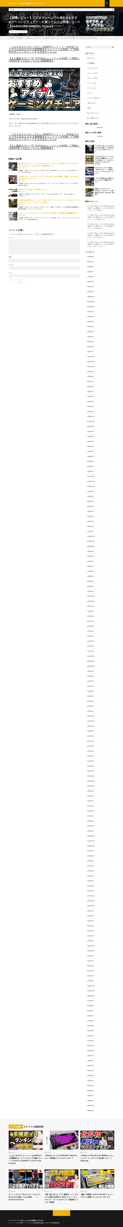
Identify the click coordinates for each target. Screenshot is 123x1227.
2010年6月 (90, 1015)
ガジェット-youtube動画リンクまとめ (31, 1220)
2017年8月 (90, 616)
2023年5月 (90, 271)
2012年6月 (90, 926)
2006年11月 (91, 1105)
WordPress (55, 1222)
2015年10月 (91, 726)
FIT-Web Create (38, 1222)
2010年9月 (90, 1001)
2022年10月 (91, 306)
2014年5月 (90, 811)
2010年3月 (90, 1030)
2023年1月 (90, 291)
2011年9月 (90, 956)
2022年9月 (90, 311)
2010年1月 (90, 1040)
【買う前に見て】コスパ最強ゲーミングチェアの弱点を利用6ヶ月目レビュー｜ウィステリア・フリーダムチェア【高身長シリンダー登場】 (61, 1198)
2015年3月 (90, 761)
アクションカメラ (92, 68)
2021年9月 (90, 371)
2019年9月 (90, 491)
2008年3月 (90, 1100)
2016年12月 (91, 656)
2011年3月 (90, 976)
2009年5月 (90, 1070)
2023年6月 (90, 266)
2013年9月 (90, 851)
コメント (11, 237)
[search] (112, 9)
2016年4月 (90, 696)
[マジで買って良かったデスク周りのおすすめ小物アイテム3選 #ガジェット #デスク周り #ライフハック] (89, 149)
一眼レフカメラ (92, 103)
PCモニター (90, 58)
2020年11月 (91, 421)
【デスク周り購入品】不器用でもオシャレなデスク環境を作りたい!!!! (104, 180)
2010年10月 (91, 996)
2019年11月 (91, 481)
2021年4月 (90, 396)
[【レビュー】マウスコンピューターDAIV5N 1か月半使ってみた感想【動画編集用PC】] (13, 216)
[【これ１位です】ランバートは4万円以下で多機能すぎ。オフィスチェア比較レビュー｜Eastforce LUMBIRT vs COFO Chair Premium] (89, 159)
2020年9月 (90, 431)
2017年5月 (90, 631)
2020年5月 (90, 451)
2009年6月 (90, 1065)
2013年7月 (90, 861)
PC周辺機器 (23, 31)
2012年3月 (90, 936)
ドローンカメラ (92, 88)
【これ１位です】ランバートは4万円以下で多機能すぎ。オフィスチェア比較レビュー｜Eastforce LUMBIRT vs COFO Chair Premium (104, 160)
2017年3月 (90, 641)
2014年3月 (90, 821)
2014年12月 (91, 776)
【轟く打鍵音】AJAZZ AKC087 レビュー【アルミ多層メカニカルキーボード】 (96, 1195)
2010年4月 (90, 1025)
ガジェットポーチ (92, 73)
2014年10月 (91, 786)
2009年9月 (90, 1055)
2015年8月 (90, 736)
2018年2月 (90, 586)
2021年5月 (90, 391)
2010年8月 (90, 1006)
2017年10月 (91, 606)
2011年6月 (90, 966)
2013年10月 (91, 846)
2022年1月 (90, 351)
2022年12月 (91, 296)
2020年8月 (90, 436)
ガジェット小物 (92, 78)
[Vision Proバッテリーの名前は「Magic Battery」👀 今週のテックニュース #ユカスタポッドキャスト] (89, 171)
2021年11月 (91, 361)
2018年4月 (90, 576)
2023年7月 (90, 261)
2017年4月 (90, 636)
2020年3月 (90, 461)
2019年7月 (90, 501)
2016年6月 (90, 686)
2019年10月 (91, 486)
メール (11, 264)
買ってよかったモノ (93, 113)
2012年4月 (90, 931)
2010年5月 (90, 1020)
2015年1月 (90, 771)
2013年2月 (90, 886)
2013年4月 (90, 876)
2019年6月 (90, 506)
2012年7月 (90, 921)
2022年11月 (91, 301)
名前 (10, 257)
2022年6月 (90, 326)
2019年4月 (90, 516)
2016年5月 (90, 691)
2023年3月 (90, 281)
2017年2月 (90, 646)
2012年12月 (91, 896)
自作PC (89, 108)
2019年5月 (90, 511)
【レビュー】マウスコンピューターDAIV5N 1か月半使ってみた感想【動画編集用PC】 (48, 213)
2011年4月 (90, 971)
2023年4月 (90, 276)
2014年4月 (90, 816)
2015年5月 (90, 751)
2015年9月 (90, 731)
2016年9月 (90, 671)
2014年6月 (90, 806)
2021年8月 (90, 376)
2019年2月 (90, 526)
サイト (11, 272)
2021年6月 (90, 386)
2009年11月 (91, 1045)
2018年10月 (91, 546)
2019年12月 (91, 476)
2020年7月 (90, 441)
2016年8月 (90, 676)
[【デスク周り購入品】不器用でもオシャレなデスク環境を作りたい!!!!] (89, 181)
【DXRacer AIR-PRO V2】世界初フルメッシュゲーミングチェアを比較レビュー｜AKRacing (97, 1158)
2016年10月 (91, 666)
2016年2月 (90, 706)
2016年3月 (90, 701)
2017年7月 (90, 621)
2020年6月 (90, 446)
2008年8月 (90, 1090)
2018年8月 (90, 556)
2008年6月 (90, 1095)
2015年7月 (90, 741)
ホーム (89, 93)
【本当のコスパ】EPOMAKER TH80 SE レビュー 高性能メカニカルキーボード (61, 1156)
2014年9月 (90, 791)
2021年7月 (90, 381)
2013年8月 (90, 856)
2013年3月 (90, 881)
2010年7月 (90, 1011)
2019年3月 (90, 521)
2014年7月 (90, 801)
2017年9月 (90, 611)
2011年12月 (91, 946)
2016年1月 (90, 711)
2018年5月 (90, 571)
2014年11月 (91, 781)
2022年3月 (90, 341)
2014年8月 (90, 796)
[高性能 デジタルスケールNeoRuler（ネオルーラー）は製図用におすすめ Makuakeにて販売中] (89, 192)
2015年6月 (90, 746)
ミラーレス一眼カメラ (94, 98)
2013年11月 (91, 841)
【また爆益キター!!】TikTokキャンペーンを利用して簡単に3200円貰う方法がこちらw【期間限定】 (44, 59)
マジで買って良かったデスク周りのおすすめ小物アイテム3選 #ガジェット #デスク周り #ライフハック (100, 208)
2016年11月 (91, 661)
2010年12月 (91, 986)
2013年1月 (90, 891)
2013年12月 (91, 836)
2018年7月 (90, 561)
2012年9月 (90, 911)
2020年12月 (91, 416)
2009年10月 (91, 1050)
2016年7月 (90, 681)
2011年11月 (91, 951)
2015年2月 (90, 766)
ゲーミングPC (91, 83)
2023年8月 (90, 256)
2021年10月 (91, 366)
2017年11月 (91, 601)
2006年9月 (90, 1110)
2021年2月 (90, 406)
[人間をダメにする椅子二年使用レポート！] (13, 192)
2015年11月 (91, 721)
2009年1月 (90, 1085)
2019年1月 (90, 531)
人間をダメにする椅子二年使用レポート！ (32, 189)
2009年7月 (90, 1060)
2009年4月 (90, 1075)
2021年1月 (90, 411)
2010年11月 (91, 991)
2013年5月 (90, 871)
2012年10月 (91, 906)
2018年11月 (91, 541)
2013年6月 (90, 866)
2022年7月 (90, 321)
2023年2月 (90, 286)
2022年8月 (90, 316)
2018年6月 (90, 566)
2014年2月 (90, 826)
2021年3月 (90, 401)
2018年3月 (90, 581)
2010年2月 (90, 1035)
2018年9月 (90, 551)
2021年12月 (91, 356)
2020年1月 (90, 471)
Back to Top (61, 1213)
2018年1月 (90, 591)
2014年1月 (90, 831)
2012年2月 (90, 941)
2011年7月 (90, 961)
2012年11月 (91, 901)
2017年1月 (90, 651)
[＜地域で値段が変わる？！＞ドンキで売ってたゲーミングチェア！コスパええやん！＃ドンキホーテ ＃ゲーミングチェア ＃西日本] (13, 203)
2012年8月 (90, 916)
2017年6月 (90, 626)
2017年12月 (91, 596)
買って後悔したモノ (93, 118)
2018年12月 (91, 536)
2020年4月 (90, 456)
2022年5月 (90, 331)
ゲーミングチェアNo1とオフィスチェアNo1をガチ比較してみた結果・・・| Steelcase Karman (25, 1197)
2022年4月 (90, 336)
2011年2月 (90, 981)
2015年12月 (91, 716)
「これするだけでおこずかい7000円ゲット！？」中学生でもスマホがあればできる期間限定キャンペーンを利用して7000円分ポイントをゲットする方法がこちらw (44, 49)
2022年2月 (90, 346)
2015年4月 (90, 756)
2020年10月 (91, 426)
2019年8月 (90, 496)
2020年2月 (90, 466)
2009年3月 (90, 1080)
